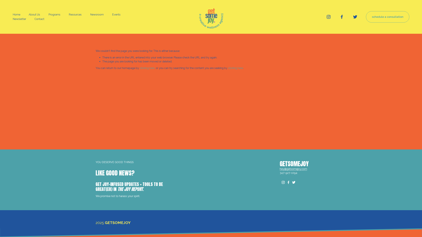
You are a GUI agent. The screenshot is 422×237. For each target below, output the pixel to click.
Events (116, 14)
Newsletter (19, 19)
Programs (54, 14)
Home (16, 14)
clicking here (147, 68)
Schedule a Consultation (387, 16)
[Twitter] (355, 16)
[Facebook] (341, 16)
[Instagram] (328, 16)
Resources (75, 14)
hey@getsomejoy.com (293, 169)
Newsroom (97, 14)
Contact (39, 19)
